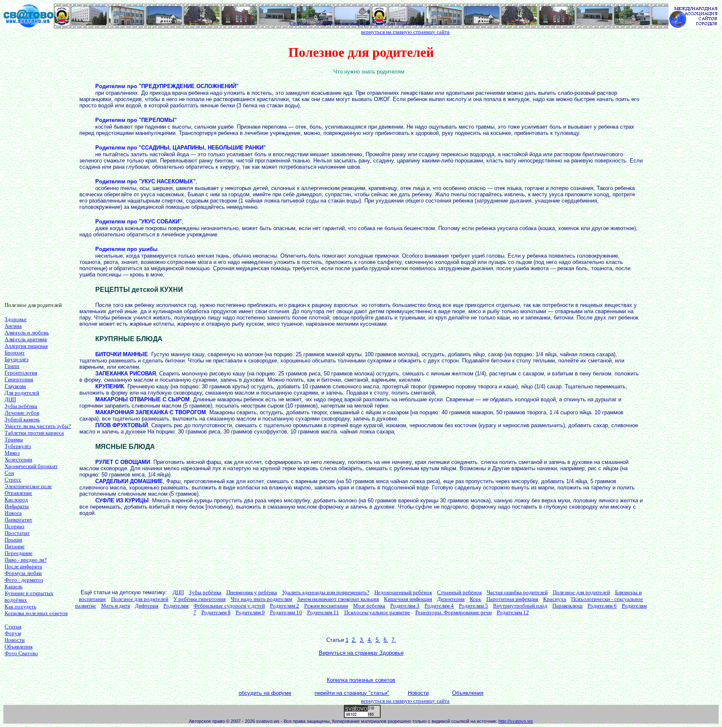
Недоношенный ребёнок (403, 592)
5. (378, 640)
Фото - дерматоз (24, 580)
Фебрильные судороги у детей (229, 606)
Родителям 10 (286, 612)
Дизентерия (451, 599)
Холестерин (18, 459)
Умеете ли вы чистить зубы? (38, 426)
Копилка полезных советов (36, 613)
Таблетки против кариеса (34, 433)
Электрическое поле (28, 486)
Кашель (14, 586)
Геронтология (21, 373)
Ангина (13, 326)
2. (354, 640)
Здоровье (16, 319)
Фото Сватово (21, 653)
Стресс (13, 479)
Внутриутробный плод (520, 606)
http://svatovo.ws (515, 721)
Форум (13, 633)
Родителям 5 (473, 606)
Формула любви (23, 573)
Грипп (12, 366)
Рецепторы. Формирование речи (453, 612)
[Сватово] (28, 26)
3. (362, 640)
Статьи (13, 626)
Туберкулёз (18, 446)
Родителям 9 (250, 612)
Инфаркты (17, 506)
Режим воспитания (326, 606)
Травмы (14, 439)
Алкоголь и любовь (27, 332)
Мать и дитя (115, 606)
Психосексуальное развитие (377, 612)
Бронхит (15, 353)
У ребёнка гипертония (199, 599)
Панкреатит (18, 520)
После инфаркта (23, 566)
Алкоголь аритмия (26, 339)
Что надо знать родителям (261, 599)
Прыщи (13, 540)
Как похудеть (20, 606)
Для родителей (22, 393)
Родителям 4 (439, 606)
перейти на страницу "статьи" (352, 693)
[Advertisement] (38, 170)
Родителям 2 (284, 606)
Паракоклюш (567, 606)
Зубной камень (22, 419)
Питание (15, 546)
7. (394, 640)
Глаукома (15, 386)
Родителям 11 (323, 612)
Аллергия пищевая (26, 346)
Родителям (175, 606)
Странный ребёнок (459, 592)
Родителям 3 (404, 606)
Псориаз (14, 526)
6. (386, 640)
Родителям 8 (216, 612)
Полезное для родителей (581, 592)
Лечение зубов (22, 413)
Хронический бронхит (31, 466)
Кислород (16, 499)
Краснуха (554, 599)
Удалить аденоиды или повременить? (325, 592)
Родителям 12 (513, 612)
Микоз (12, 453)
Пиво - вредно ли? (26, 560)
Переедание (19, 553)
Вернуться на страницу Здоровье (361, 653)
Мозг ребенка (369, 606)
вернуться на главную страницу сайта (405, 32)
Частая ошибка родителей (517, 592)
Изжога (13, 513)
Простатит (17, 533)
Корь (475, 599)
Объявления (19, 646)
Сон (9, 473)
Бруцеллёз (16, 359)
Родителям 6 (602, 606)
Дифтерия (146, 606)
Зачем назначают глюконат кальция (338, 599)
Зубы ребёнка (21, 406)
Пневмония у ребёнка (251, 592)
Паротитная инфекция (512, 599)
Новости (15, 640)
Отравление (18, 493)
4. (370, 640)
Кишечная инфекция (408, 599)
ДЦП (10, 399)
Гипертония (19, 379)
